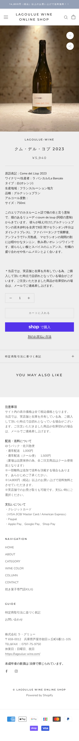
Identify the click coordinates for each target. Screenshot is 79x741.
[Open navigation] (6, 17)
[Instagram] (16, 670)
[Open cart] (73, 17)
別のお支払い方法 (39, 337)
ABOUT (10, 554)
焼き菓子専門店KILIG (19, 589)
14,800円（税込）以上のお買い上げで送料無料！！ (39, 4)
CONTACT (12, 582)
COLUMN (11, 575)
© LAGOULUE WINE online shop (39, 689)
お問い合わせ (14, 620)
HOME (9, 547)
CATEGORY (12, 561)
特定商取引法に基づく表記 (23, 356)
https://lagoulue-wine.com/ (22, 654)
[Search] (66, 17)
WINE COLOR (14, 568)
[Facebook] (6, 670)
